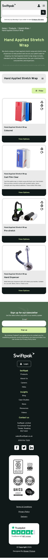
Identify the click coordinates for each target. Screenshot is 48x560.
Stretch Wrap (23, 28)
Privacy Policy (24, 512)
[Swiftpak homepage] (24, 355)
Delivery (24, 517)
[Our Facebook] (16, 447)
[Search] (43, 12)
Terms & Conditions (24, 507)
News (24, 404)
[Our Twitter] (24, 447)
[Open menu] (44, 6)
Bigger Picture (29, 551)
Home (4, 28)
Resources (24, 408)
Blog (24, 396)
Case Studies (24, 400)
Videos (24, 413)
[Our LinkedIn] (31, 447)
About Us (24, 379)
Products (12, 28)
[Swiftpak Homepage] (9, 5)
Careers (24, 383)
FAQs (24, 387)
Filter (41, 91)
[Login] (39, 6)
